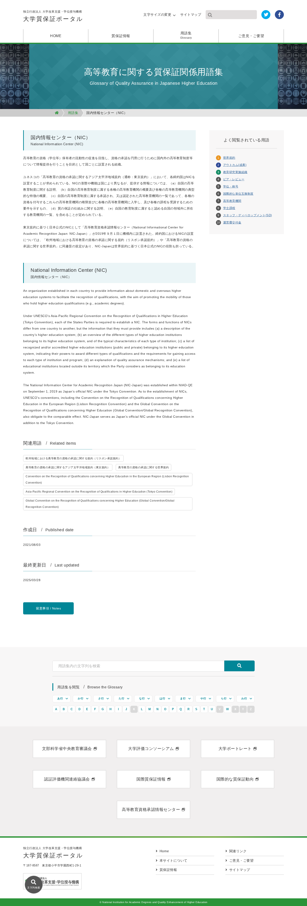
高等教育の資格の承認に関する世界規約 (143, 467)
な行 (142, 698)
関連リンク (238, 851)
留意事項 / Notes (48, 608)
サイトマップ (190, 14)
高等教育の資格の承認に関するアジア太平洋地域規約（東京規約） (68, 467)
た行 (121, 698)
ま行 (183, 698)
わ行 (244, 698)
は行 (162, 698)
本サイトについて (173, 860)
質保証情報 (120, 36)
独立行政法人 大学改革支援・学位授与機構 (53, 16)
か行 (80, 698)
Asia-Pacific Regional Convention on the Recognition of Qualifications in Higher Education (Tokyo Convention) (99, 491)
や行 (203, 698)
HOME (55, 36)
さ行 (101, 698)
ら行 (224, 698)
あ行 (60, 698)
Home (164, 851)
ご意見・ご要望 (251, 36)
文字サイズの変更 (157, 14)
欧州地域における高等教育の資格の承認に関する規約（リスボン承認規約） (73, 458)
